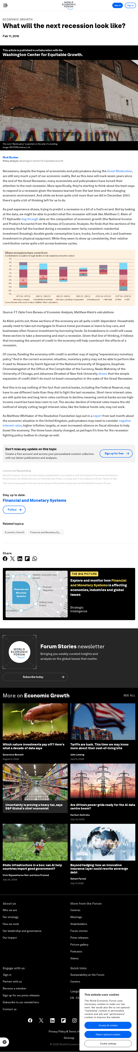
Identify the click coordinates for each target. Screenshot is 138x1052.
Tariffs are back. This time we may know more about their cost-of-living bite (99, 746)
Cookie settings (108, 1043)
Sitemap (69, 1038)
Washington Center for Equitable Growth (42, 54)
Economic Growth (18, 19)
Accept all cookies (108, 1025)
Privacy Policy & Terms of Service (69, 1031)
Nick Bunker (11, 157)
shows (102, 373)
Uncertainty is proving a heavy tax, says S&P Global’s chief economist (33, 806)
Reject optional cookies (108, 1034)
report (97, 416)
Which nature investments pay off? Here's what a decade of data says (33, 746)
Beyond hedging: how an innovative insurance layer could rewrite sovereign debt (99, 868)
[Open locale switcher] (4, 1042)
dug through (29, 219)
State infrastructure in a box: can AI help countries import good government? (32, 867)
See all (129, 695)
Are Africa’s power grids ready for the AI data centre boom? (102, 806)
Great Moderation (119, 171)
